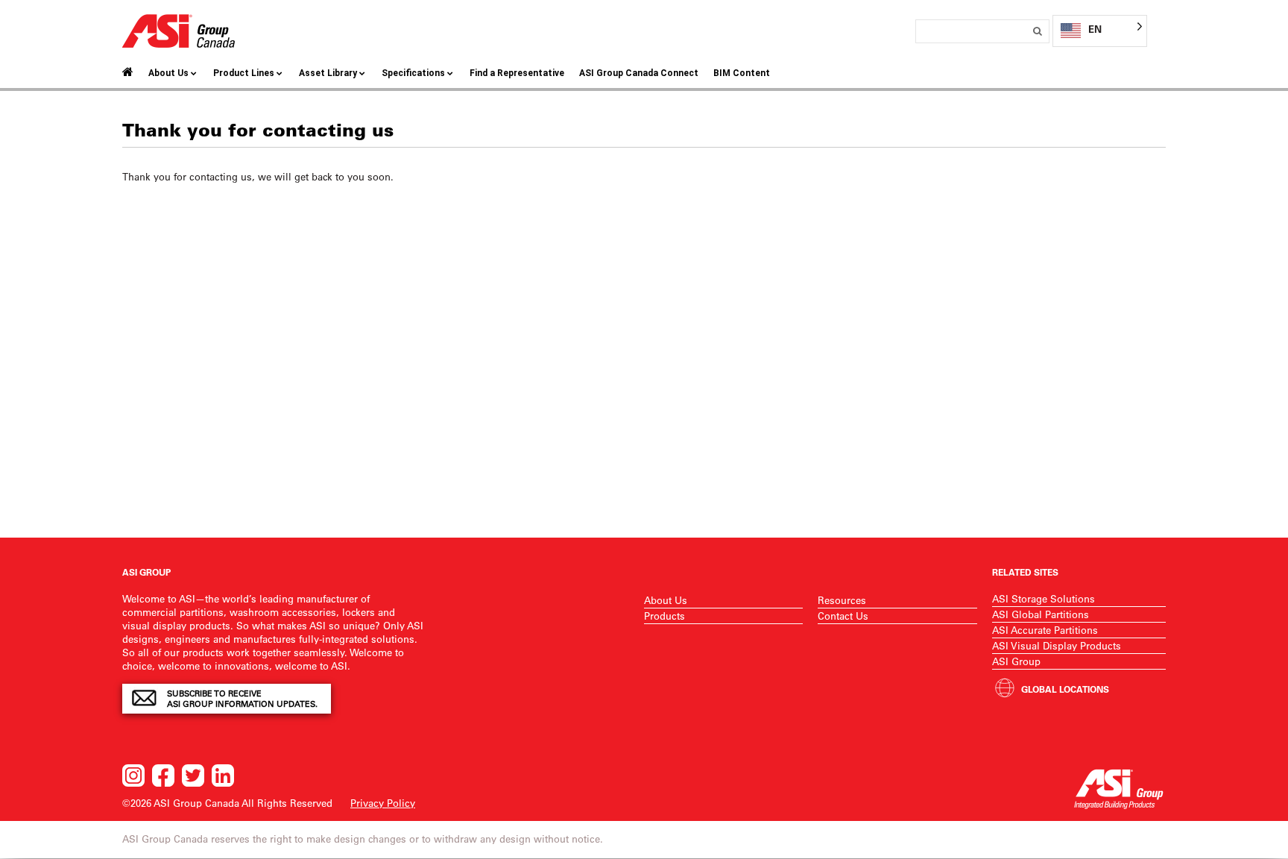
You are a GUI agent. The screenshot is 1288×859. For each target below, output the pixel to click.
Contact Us (843, 615)
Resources (842, 600)
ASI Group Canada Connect (638, 73)
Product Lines (243, 73)
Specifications (413, 73)
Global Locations (1065, 689)
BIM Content (741, 73)
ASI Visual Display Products (1056, 645)
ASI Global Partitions (1040, 614)
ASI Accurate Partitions (1045, 629)
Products (664, 615)
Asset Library (328, 73)
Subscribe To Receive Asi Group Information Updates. (242, 698)
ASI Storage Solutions (1043, 598)
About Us (168, 73)
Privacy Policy (382, 802)
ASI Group (1016, 661)
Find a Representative (517, 73)
